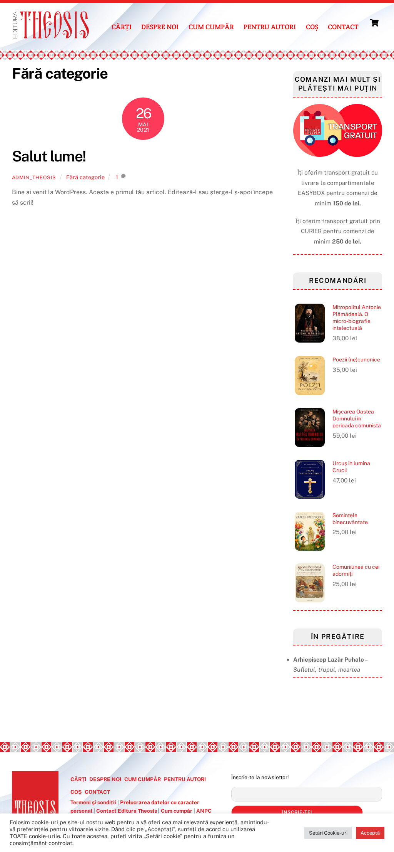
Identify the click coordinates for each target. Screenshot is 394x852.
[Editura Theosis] (50, 35)
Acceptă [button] (370, 833)
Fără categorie (85, 177)
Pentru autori (270, 26)
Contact (343, 26)
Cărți (122, 26)
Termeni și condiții (93, 802)
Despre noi (160, 26)
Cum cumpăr (211, 26)
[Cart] (374, 22)
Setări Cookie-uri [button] (328, 833)
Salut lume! (49, 156)
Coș (312, 26)
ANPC (204, 811)
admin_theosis (34, 177)
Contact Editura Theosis (126, 811)
